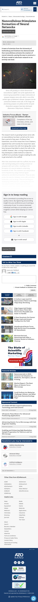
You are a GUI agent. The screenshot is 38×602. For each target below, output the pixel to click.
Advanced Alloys (14, 454)
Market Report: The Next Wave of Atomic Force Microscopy (23, 385)
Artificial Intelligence (15, 462)
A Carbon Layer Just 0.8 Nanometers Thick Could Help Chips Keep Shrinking (25, 301)
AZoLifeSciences (23, 491)
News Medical (23, 488)
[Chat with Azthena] (33, 598)
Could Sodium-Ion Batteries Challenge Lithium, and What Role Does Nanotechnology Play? (25, 395)
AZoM (6, 482)
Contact (6, 531)
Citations (6, 256)
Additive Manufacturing (16, 445)
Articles (6, 503)
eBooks (21, 503)
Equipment (7, 506)
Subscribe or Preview (15, 447)
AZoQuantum (23, 484)
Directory (7, 515)
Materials (22, 508)
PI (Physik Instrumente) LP (12, 418)
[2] (7, 311)
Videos (6, 508)
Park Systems (8, 426)
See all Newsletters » (8, 470)
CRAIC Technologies (10, 410)
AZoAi (20, 486)
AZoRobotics (7, 484)
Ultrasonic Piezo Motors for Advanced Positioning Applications (16, 415)
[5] (7, 338)
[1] (7, 301)
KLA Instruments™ (10, 436)
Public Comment (31, 285)
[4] (7, 329)
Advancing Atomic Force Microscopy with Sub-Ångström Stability (19, 423)
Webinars (7, 510)
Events (21, 506)
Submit (33, 290)
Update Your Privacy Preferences (20, 597)
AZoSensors (22, 482)
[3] (7, 320)
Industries (22, 513)
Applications (22, 510)
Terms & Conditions (10, 536)
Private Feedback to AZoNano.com (25, 287)
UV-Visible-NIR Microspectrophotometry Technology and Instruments (17, 406)
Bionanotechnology (19, 16)
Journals (6, 517)
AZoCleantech (8, 486)
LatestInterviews (19, 295)
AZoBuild (7, 491)
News (10, 16)
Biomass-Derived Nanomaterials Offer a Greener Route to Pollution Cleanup (24, 338)
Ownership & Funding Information (10, 543)
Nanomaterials (30, 16)
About (6, 522)
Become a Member (9, 526)
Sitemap (21, 517)
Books (20, 501)
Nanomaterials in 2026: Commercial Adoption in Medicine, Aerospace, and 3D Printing (25, 376)
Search (6, 524)
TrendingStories (7, 295)
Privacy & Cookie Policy (11, 538)
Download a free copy (19, 128)
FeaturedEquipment (31, 295)
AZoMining (7, 493)
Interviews (7, 513)
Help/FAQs (22, 515)
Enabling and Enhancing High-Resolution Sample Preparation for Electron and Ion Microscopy (17, 432)
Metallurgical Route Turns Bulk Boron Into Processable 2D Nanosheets (24, 328)
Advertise (7, 533)
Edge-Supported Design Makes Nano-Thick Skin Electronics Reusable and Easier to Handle (23, 311)
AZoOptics (7, 488)
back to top (32, 549)
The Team (22, 519)
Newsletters (7, 529)
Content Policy (8, 540)
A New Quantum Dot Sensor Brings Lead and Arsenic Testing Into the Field (24, 319)
